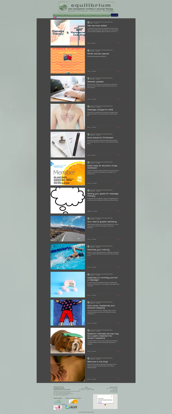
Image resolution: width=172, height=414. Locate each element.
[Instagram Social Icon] (54, 17)
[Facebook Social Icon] (56, 17)
